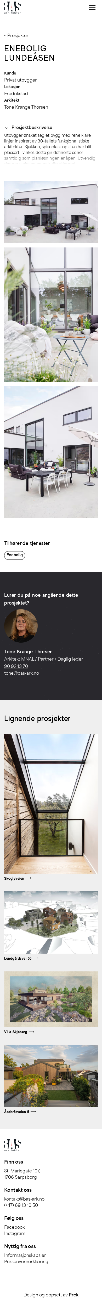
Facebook (14, 1228)
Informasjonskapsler (25, 1256)
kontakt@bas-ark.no (24, 1199)
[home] (12, 8)
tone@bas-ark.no (21, 674)
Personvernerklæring (26, 1262)
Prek (73, 1295)
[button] (51, 128)
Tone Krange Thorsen (26, 107)
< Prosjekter (16, 36)
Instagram (14, 1234)
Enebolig (15, 555)
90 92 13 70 (16, 667)
